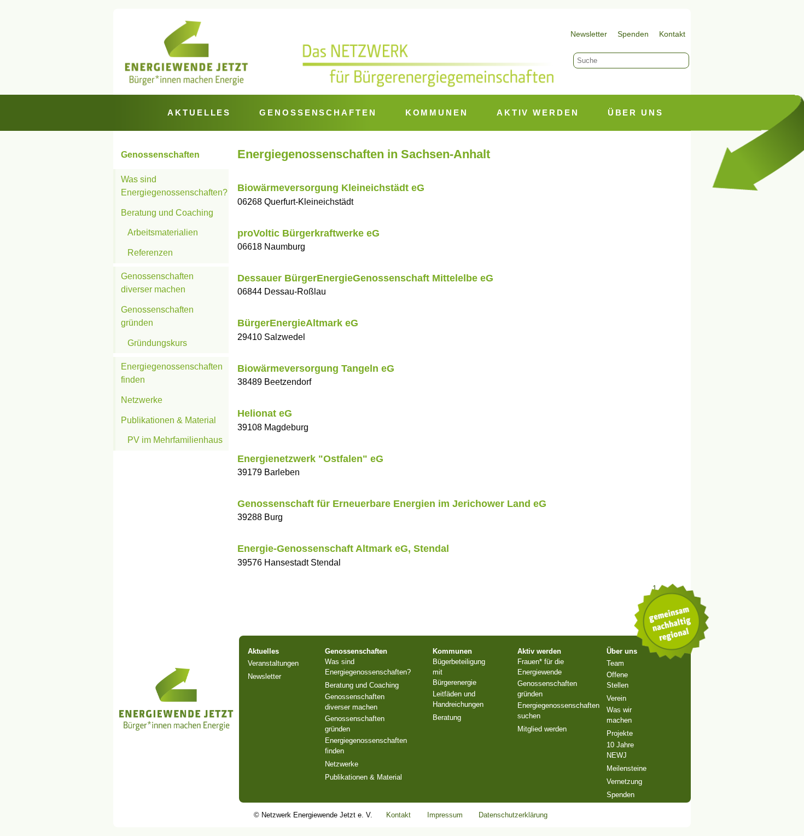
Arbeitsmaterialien (162, 232)
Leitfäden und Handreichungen (458, 699)
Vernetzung (624, 781)
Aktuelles (199, 112)
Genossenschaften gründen (157, 316)
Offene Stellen (617, 680)
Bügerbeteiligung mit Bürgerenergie (459, 672)
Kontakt (672, 34)
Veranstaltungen (273, 663)
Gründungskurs (157, 343)
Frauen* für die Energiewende (540, 667)
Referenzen (150, 252)
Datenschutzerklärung (513, 815)
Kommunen (436, 112)
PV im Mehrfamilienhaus (175, 440)
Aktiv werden (538, 112)
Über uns (635, 112)
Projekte (620, 733)
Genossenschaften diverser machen (157, 283)
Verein (616, 698)
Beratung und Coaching (167, 212)
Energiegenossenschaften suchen (558, 710)
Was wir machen (619, 715)
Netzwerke (141, 400)
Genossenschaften (317, 112)
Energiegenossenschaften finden (172, 373)
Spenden (633, 34)
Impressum (445, 815)
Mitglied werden (542, 729)
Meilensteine (626, 768)
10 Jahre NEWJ (620, 750)
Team (615, 663)
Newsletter (588, 34)
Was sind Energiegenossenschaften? (174, 186)
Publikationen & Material (168, 420)
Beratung (447, 717)
